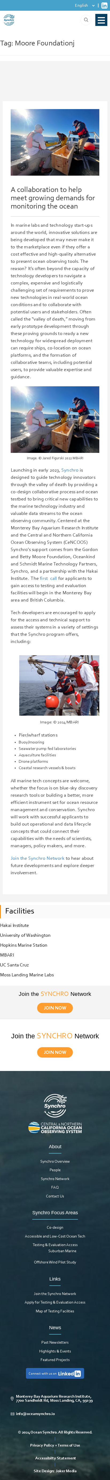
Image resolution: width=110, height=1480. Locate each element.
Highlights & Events (55, 1352)
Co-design (55, 1228)
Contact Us (55, 1196)
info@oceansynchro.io (35, 1414)
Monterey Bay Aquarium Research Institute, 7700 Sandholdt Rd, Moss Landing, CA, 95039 (54, 1399)
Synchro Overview (55, 1162)
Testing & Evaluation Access (55, 1245)
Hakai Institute (14, 925)
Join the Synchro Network (55, 1294)
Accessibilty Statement (55, 1458)
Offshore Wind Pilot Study (55, 1263)
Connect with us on (43, 1373)
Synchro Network (55, 1179)
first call (48, 578)
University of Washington (25, 935)
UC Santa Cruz (14, 965)
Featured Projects (55, 1360)
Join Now (55, 1008)
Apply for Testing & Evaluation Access (55, 1303)
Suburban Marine (62, 1251)
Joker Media (66, 1471)
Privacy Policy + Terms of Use (55, 1446)
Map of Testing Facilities (55, 1311)
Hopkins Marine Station (24, 945)
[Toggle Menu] (101, 20)
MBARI (7, 955)
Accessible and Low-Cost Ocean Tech (55, 1237)
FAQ (55, 1188)
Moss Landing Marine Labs (27, 975)
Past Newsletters (55, 1343)
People (55, 1170)
